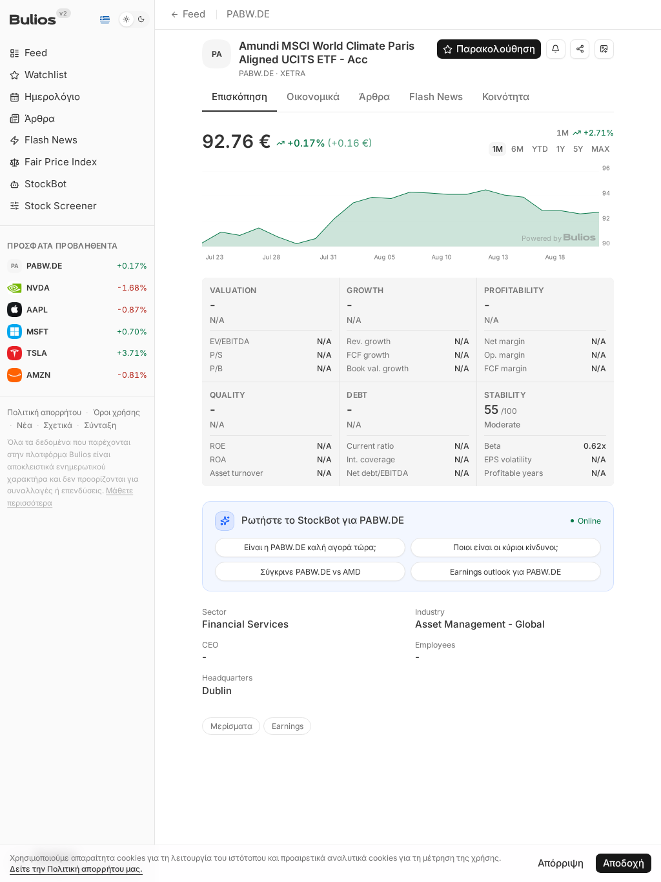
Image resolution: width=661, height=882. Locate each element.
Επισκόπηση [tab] (239, 96)
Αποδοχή (623, 863)
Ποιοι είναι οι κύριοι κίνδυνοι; (505, 547)
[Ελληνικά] (104, 19)
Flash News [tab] (436, 96)
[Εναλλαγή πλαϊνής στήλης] (154, 441)
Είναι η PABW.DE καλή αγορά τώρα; (310, 547)
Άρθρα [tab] (374, 96)
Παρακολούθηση (495, 49)
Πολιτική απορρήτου (44, 412)
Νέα (24, 425)
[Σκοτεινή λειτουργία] (134, 19)
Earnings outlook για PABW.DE (505, 572)
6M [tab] (517, 149)
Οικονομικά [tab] (313, 96)
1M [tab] (498, 149)
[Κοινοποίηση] (579, 49)
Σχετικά (57, 425)
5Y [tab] (578, 149)
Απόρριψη (561, 863)
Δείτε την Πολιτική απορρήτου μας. (76, 869)
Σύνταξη (100, 425)
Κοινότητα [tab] (505, 96)
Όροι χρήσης (116, 412)
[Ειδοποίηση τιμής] (555, 49)
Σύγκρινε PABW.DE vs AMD (310, 572)
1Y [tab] (560, 149)
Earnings (287, 726)
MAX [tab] (600, 149)
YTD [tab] (540, 149)
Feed (194, 14)
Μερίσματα (231, 726)
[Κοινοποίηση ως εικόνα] (604, 49)
